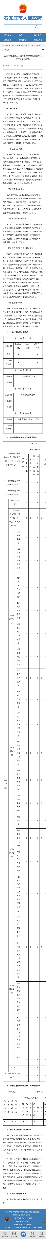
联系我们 (30, 1212)
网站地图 (23, 1212)
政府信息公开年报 (22, 45)
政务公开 (22, 35)
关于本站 (8, 1212)
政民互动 (7, 40)
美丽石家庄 (37, 40)
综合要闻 (7, 35)
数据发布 (22, 40)
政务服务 (37, 35)
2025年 (31, 45)
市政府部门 (39, 45)
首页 (12, 45)
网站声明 (16, 1212)
